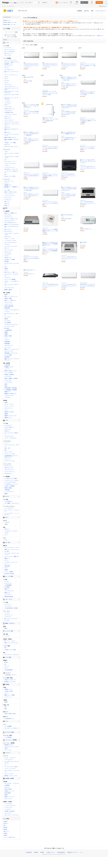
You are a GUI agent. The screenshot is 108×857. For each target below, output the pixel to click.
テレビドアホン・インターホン (11, 783)
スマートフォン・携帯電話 (11, 739)
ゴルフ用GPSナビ (8, 501)
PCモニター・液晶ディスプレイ (11, 62)
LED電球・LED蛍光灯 (9, 811)
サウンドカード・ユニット (10, 161)
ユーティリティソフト (9, 195)
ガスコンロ (7, 787)
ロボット (6, 539)
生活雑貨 (7, 684)
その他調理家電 (8, 330)
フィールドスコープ (9, 491)
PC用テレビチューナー (9, 108)
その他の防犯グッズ (9, 718)
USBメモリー (7, 127)
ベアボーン (7, 165)
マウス (6, 78)
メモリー (6, 151)
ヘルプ (106, 3)
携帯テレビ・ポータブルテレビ (11, 224)
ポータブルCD (7, 253)
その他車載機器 (8, 585)
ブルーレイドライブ (9, 120)
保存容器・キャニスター (10, 681)
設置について (6, 831)
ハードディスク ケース (9, 167)
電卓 (5, 706)
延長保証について (7, 20)
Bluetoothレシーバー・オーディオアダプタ (11, 98)
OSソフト (6, 183)
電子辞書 (6, 261)
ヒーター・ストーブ (9, 406)
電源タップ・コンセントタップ (11, 349)
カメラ (6, 420)
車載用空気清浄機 (8, 596)
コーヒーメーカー (8, 304)
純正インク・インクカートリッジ (11, 72)
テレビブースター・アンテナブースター (11, 234)
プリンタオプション (9, 69)
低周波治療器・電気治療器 (10, 387)
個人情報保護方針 (61, 852)
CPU (5, 159)
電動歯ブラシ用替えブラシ (10, 393)
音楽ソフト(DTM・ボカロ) (10, 192)
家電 (6, 208)
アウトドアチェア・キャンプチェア (11, 771)
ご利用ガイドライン (50, 852)
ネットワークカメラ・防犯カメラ (11, 433)
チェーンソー (7, 564)
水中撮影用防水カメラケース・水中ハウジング (11, 456)
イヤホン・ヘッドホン (9, 238)
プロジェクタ (7, 84)
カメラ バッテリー (8, 452)
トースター (7, 311)
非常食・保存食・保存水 (10, 713)
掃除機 (6, 332)
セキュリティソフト (9, 181)
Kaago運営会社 (29, 852)
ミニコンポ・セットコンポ (10, 246)
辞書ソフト (7, 205)
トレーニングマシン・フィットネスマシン (11, 514)
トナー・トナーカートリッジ (11, 74)
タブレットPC (7, 55)
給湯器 (6, 794)
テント (6, 764)
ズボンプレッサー (8, 345)
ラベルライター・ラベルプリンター (11, 275)
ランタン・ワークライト (10, 757)
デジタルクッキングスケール (11, 324)
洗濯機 (6, 334)
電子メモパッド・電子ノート (11, 272)
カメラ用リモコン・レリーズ (11, 484)
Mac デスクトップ (8, 53)
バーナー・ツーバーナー (10, 768)
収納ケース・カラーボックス (11, 642)
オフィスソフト (8, 197)
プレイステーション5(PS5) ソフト (11, 729)
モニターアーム (8, 65)
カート (71, 3)
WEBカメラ (7, 431)
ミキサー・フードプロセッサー (11, 309)
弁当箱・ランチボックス (10, 679)
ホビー (6, 517)
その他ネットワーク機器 (10, 142)
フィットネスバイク (9, 508)
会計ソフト (7, 201)
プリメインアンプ (8, 250)
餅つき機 (6, 328)
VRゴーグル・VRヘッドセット (11, 146)
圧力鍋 (6, 662)
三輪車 (6, 524)
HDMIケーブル (7, 257)
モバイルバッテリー (9, 351)
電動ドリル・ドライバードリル (11, 549)
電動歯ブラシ (7, 391)
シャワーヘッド (8, 697)
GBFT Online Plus (22, 10)
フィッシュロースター (9, 326)
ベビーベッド (7, 604)
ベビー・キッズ (8, 599)
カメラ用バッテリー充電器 (10, 478)
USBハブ (6, 104)
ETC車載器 (6, 587)
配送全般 (5, 827)
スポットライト (8, 813)
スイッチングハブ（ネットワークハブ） (11, 135)
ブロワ (6, 568)
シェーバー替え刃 (8, 372)
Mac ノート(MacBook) (9, 51)
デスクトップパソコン (9, 49)
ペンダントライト (8, 807)
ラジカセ (6, 255)
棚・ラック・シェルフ (9, 641)
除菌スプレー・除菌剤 (9, 695)
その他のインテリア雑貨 (10, 649)
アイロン (6, 339)
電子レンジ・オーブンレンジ (11, 296)
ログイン (92, 3)
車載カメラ (7, 589)
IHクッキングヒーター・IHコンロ (11, 314)
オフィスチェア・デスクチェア (11, 654)
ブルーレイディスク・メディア (11, 122)
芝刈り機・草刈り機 (9, 573)
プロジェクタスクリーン (10, 86)
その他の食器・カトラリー (10, 674)
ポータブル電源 (8, 355)
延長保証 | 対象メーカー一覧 (9, 24)
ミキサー (6, 533)
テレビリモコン (8, 215)
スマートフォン (8, 750)
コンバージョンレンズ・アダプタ (11, 445)
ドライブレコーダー (9, 590)
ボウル (6, 668)
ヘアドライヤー (8, 376)
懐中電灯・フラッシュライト (11, 775)
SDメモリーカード (8, 465)
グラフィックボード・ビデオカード (11, 154)
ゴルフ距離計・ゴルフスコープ (11, 503)
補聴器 (6, 701)
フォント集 (7, 190)
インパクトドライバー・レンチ (11, 547)
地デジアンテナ (8, 229)
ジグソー (6, 560)
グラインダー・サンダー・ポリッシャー (11, 554)
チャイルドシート (8, 614)
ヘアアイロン (7, 397)
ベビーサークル (8, 606)
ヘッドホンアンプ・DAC (10, 240)
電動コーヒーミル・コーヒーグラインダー (11, 359)
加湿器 (6, 402)
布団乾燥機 (7, 341)
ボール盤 (6, 551)
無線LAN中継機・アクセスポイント (11, 140)
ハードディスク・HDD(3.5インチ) (11, 172)
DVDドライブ (7, 118)
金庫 (5, 708)
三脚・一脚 (7, 448)
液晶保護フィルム (8, 64)
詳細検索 (44, 2)
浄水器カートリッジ (9, 791)
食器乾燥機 (7, 307)
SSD (5, 174)
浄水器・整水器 (8, 789)
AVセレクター (7, 236)
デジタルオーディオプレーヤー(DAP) (11, 89)
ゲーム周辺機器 (8, 726)
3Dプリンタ (7, 144)
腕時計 (6, 628)
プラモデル (7, 522)
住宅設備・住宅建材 (9, 778)
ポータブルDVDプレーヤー (10, 222)
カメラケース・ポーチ (9, 461)
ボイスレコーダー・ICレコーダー (11, 264)
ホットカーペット (8, 408)
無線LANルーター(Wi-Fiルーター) (11, 129)
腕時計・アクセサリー (10, 623)
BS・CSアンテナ (8, 231)
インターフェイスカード (10, 163)
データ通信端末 (8, 737)
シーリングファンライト (10, 805)
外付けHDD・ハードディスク (11, 169)
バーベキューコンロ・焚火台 (11, 766)
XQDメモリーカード (9, 467)
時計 (5, 647)
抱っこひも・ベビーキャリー (11, 618)
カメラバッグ (7, 459)
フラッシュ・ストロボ (9, 453)
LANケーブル (7, 116)
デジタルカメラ (8, 425)
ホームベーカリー (8, 302)
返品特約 (5, 835)
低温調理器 (7, 356)
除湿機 (6, 413)
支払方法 (86, 10)
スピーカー (7, 244)
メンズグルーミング (9, 395)
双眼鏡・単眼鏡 (8, 488)
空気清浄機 (7, 365)
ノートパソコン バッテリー (10, 114)
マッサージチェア (8, 382)
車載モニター (7, 592)
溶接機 (6, 569)
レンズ (6, 443)
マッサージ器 (7, 380)
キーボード (7, 80)
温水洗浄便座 (7, 793)
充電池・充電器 (8, 336)
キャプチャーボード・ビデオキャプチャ (11, 157)
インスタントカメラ (9, 436)
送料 (92, 10)
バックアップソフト (9, 194)
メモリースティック (9, 469)
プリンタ (6, 67)
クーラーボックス (8, 759)
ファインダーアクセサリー (10, 482)
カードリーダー (8, 106)
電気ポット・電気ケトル (10, 300)
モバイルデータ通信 (9, 732)
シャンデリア (7, 809)
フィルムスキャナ (8, 110)
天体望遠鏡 (7, 489)
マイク (6, 534)
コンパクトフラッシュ (9, 471)
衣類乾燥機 (7, 343)
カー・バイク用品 (9, 576)
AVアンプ (6, 248)
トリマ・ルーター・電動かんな (11, 556)
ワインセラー (7, 320)
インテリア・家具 (9, 631)
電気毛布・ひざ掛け (9, 411)
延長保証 (5, 829)
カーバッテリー (8, 594)
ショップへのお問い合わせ (9, 837)
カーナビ (6, 581)
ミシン (6, 337)
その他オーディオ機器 (9, 259)
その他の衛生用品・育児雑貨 (11, 608)
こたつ (6, 410)
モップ (6, 693)
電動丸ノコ (7, 558)
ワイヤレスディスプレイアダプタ (11, 95)
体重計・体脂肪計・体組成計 (11, 378)
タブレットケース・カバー (10, 60)
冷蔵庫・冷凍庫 (8, 298)
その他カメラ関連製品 (9, 486)
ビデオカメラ (7, 429)
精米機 (6, 318)
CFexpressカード (8, 473)
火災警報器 (7, 785)
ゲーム (6, 721)
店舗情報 (79, 10)
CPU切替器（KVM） (9, 112)
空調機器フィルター (9, 367)
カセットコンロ (8, 798)
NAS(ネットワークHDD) (9, 176)
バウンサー (7, 620)
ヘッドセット (7, 101)
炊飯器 (6, 294)
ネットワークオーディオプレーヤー (11, 285)
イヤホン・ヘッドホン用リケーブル (11, 282)
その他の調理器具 (8, 669)
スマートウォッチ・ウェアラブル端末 (11, 747)
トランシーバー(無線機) (9, 279)
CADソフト (7, 203)
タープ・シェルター (9, 773)
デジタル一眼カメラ (9, 427)
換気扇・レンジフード (9, 796)
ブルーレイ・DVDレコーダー (11, 218)
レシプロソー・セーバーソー (11, 562)
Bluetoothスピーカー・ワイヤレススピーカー (11, 92)
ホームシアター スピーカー (10, 242)
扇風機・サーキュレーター (10, 415)
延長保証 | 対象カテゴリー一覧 (9, 22)
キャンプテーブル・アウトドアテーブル (11, 762)
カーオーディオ (8, 583)
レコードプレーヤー (9, 287)
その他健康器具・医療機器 (10, 389)
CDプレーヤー (7, 252)
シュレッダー (7, 347)
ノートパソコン (8, 47)
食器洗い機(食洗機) (8, 306)
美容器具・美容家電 (9, 374)
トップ (3, 6)
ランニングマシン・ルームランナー (11, 510)
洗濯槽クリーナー (8, 689)
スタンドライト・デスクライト (11, 815)
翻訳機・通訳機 (8, 289)
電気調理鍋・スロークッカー (11, 353)
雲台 (5, 450)
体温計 (6, 386)
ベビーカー (7, 613)
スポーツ (7, 496)
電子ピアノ (7, 529)
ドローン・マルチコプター (10, 438)
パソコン (7, 42)
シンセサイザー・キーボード (11, 531)
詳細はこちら (100, 35)
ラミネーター (7, 277)
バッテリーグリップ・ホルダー (11, 480)
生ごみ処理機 (7, 322)
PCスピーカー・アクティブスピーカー (11, 124)
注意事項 (5, 833)
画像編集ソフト (8, 185)
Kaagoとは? (103, 6)
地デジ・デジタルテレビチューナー (11, 227)
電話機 (6, 268)
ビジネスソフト (8, 199)
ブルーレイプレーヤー (9, 220)
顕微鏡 (6, 493)
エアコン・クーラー (9, 404)
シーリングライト (8, 803)
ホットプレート (8, 316)
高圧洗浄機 (7, 566)
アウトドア (7, 752)
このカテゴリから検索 (11, 36)
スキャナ (6, 76)
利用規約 (42, 852)
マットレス (7, 636)
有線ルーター (7, 132)
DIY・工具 (7, 542)
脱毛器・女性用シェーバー (10, 370)
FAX (5, 266)
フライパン (7, 666)
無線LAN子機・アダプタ (10, 137)
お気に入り (77, 3)
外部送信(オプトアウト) (72, 852)
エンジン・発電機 (8, 571)
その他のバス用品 (8, 691)
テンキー (6, 82)
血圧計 (6, 384)
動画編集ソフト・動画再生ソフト (11, 187)
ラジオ (6, 270)
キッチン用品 (8, 657)
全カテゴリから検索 (11, 35)
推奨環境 (36, 852)
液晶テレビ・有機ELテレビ (10, 213)
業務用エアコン (8, 417)
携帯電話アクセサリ (9, 744)
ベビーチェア (7, 616)
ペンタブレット (8, 103)
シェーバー (7, 368)
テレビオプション (8, 216)
